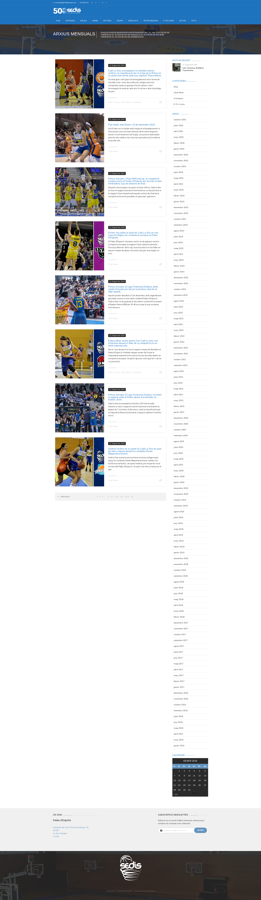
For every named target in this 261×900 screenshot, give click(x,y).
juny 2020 (178, 453)
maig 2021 (179, 389)
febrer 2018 (179, 617)
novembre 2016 (181, 699)
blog (176, 87)
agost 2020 (179, 441)
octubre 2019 (180, 500)
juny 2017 (178, 658)
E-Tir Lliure (168, 21)
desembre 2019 (181, 488)
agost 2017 (179, 646)
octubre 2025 (180, 120)
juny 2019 (178, 523)
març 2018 (179, 611)
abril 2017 (178, 669)
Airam (95, 21)
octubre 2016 (180, 705)
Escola (83, 21)
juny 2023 (178, 242)
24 (189, 785)
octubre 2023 (180, 219)
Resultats (133, 21)
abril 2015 (178, 734)
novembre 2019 (181, 494)
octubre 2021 (180, 359)
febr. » (196, 793)
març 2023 (179, 260)
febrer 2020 (179, 476)
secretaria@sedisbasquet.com (65, 2)
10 (126, 497)
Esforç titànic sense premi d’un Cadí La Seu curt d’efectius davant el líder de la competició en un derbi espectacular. (133, 343)
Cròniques (137, 102)
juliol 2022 (178, 307)
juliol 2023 (178, 237)
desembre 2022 (181, 277)
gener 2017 (179, 687)
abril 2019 (178, 535)
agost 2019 (179, 511)
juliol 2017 (178, 652)
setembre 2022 (181, 295)
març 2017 (179, 675)
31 (189, 790)
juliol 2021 (178, 377)
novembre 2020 (181, 424)
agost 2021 (179, 371)
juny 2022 (178, 313)
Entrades (70, 21)
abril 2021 (178, 394)
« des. (175, 794)
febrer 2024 (179, 196)
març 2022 (179, 330)
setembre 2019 (181, 506)
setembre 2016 (181, 710)
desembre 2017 (181, 623)
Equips (120, 21)
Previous (65, 497)
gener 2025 (179, 149)
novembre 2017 (181, 628)
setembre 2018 (181, 576)
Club (58, 21)
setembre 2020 (181, 435)
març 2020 (179, 471)
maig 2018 (179, 599)
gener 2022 (179, 342)
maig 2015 (179, 728)
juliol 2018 (178, 588)
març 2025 (179, 137)
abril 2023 (178, 254)
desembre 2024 (181, 155)
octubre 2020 (180, 430)
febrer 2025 (179, 143)
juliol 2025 (178, 125)
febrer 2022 (179, 336)
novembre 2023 (181, 213)
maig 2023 (179, 248)
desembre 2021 (181, 348)
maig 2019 (179, 529)
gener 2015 (179, 745)
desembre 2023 (181, 207)
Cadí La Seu (114, 102)
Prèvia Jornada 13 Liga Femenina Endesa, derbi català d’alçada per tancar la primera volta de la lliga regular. (133, 289)
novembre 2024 (181, 160)
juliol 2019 (178, 517)
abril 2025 (178, 131)
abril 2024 (178, 184)
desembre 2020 (181, 418)
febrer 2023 (179, 266)
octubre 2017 (180, 634)
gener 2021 (179, 412)
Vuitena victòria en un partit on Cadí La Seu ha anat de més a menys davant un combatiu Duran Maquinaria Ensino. (134, 451)
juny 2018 (178, 593)
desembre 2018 (181, 558)
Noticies (107, 21)
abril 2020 (178, 465)
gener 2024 (179, 201)
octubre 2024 (180, 166)
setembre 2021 (181, 365)
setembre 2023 (181, 225)
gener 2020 (179, 482)
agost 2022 (179, 301)
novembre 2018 (181, 564)
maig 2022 (179, 318)
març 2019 (179, 541)
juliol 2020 (178, 447)
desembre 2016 (181, 693)
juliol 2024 (178, 172)
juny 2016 (178, 722)
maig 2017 (179, 664)
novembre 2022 (181, 283)
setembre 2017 (181, 640)
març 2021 (179, 400)
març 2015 (179, 740)
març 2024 (179, 190)
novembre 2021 (181, 354)
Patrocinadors (151, 21)
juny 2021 (178, 383)
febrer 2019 (179, 547)
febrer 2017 (179, 681)
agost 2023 (179, 231)
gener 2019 (179, 552)
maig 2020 (179, 459)
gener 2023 (179, 272)
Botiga (182, 21)
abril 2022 (178, 324)
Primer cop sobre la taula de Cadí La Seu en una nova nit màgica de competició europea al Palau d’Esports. (133, 235)
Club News (126, 102)
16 (184, 780)
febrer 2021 (179, 406)
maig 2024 (179, 178)
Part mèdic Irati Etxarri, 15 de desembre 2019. (131, 125)
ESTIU (194, 21)
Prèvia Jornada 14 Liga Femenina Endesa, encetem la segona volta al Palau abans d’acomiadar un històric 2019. (135, 397)
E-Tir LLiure (179, 104)
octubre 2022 (180, 289)
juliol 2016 (178, 716)
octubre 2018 (180, 570)
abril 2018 (178, 605)
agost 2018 (179, 582)
